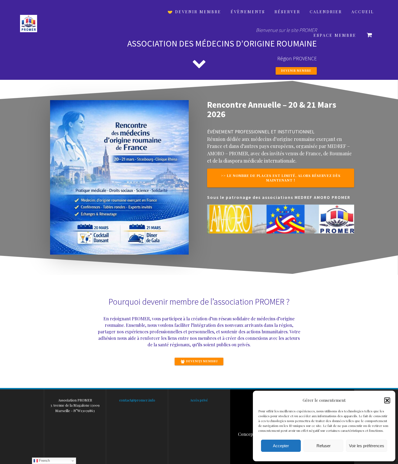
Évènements (248, 11)
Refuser (324, 445)
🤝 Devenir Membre (194, 11)
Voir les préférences (366, 445)
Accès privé (199, 400)
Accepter (281, 445)
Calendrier (326, 11)
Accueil (362, 11)
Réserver (287, 11)
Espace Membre (335, 35)
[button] (387, 400)
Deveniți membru (201, 361)
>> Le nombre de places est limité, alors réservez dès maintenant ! (281, 177)
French (44, 461)
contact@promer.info (137, 400)
